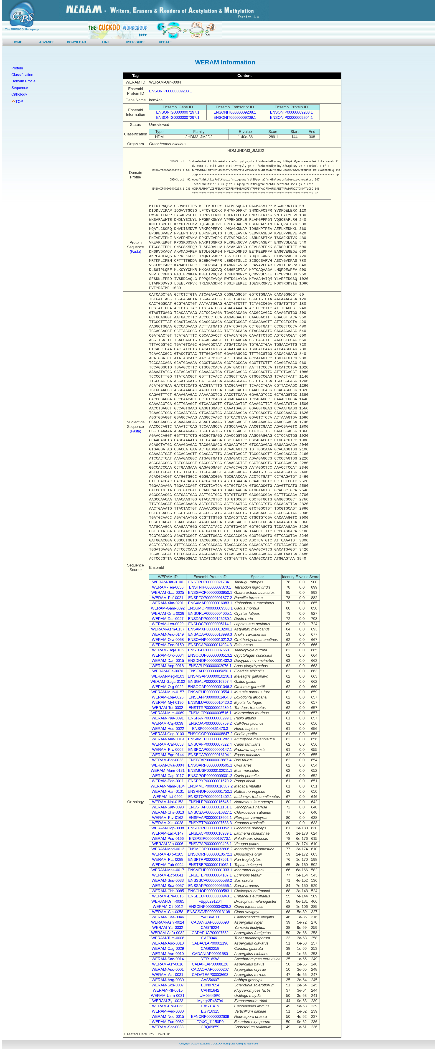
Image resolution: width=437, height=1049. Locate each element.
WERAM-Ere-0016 (167, 896)
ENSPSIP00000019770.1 (210, 838)
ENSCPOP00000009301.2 (210, 776)
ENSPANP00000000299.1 (210, 718)
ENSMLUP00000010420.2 (210, 702)
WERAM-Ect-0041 (167, 875)
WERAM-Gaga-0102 (167, 681)
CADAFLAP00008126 (210, 964)
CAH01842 (210, 990)
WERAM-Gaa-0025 (167, 592)
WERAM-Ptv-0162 (167, 817)
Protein (17, 68)
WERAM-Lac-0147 (167, 833)
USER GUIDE (135, 42)
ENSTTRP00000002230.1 (210, 708)
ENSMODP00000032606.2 (210, 849)
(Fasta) (135, 252)
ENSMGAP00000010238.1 (210, 676)
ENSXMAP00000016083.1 (210, 603)
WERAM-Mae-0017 (167, 870)
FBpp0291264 (210, 901)
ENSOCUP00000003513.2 (210, 655)
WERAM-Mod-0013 (167, 849)
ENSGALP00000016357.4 (210, 681)
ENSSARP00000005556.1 (210, 886)
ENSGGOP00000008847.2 (210, 734)
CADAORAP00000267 (210, 969)
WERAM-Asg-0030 (168, 980)
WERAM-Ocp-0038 (167, 828)
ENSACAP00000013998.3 (210, 634)
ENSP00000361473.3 (210, 728)
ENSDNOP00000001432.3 (210, 660)
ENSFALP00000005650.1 (210, 671)
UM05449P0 (210, 995)
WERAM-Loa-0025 (167, 697)
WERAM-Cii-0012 (168, 906)
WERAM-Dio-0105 (167, 854)
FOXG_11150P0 (210, 1022)
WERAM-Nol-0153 (167, 802)
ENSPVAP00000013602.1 (210, 817)
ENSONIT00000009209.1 (234, 117)
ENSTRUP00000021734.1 (210, 582)
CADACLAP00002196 (210, 943)
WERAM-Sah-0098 (168, 807)
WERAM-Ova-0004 (167, 765)
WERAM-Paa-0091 (168, 718)
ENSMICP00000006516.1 (209, 713)
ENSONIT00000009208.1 (234, 112)
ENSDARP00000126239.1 (210, 619)
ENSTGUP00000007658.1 (210, 650)
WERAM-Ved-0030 (168, 1011)
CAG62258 (210, 948)
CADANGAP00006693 (210, 922)
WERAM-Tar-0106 (167, 582)
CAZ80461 (210, 938)
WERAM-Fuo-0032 (168, 1022)
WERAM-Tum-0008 (167, 938)
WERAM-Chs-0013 (168, 812)
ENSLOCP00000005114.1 (210, 624)
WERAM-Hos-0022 (168, 728)
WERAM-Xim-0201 (168, 603)
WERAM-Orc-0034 (168, 655)
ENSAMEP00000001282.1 (210, 739)
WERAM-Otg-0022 (167, 687)
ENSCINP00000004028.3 (210, 906)
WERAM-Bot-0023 (167, 760)
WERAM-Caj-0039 (167, 723)
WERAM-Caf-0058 (167, 744)
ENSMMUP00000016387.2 (210, 786)
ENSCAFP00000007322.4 (210, 744)
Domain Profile (23, 81)
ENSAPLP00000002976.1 (209, 666)
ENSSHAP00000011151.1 (210, 807)
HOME (17, 42)
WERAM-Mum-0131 (168, 770)
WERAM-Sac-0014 (168, 959)
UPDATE (165, 42)
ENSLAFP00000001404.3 (210, 697)
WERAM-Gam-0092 (168, 608)
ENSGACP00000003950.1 (210, 592)
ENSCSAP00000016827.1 (210, 812)
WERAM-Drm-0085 (167, 901)
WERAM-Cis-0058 (167, 912)
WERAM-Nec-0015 (168, 1016)
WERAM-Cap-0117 (168, 776)
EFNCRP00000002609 (210, 1016)
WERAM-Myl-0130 (167, 702)
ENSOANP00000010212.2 (210, 640)
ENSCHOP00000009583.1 (210, 891)
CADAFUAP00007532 (210, 933)
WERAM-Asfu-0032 (167, 933)
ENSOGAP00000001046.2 (210, 687)
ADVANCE (46, 42)
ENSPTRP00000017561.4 (210, 859)
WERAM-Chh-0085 (168, 891)
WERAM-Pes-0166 (168, 838)
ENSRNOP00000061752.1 (210, 791)
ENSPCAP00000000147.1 (210, 749)
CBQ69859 (210, 1027)
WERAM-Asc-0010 (168, 943)
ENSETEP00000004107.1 (210, 875)
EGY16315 (210, 1011)
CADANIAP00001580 (210, 954)
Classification (22, 75)
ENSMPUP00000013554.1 (210, 692)
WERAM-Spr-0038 (167, 1027)
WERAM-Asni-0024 (167, 922)
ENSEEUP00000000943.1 (210, 896)
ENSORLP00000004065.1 (210, 613)
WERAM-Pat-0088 (167, 859)
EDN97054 (210, 985)
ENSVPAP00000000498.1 (210, 844)
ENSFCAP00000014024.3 (210, 645)
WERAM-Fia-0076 (167, 671)
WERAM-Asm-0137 (167, 629)
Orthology (19, 94)
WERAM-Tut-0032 (167, 708)
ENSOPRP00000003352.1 (210, 828)
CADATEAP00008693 (210, 975)
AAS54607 (210, 980)
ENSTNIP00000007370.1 (210, 587)
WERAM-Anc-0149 (168, 634)
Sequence (19, 88)
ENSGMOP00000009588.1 (210, 608)
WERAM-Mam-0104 (168, 786)
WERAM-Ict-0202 (168, 797)
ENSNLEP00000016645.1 (210, 802)
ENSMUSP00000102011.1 (210, 770)
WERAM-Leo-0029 (167, 624)
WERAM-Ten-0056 (167, 587)
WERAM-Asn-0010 (168, 954)
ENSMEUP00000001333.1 (210, 870)
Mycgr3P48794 (210, 1001)
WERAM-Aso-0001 (168, 969)
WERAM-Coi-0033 (167, 1006)
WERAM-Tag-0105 (167, 650)
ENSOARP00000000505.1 (210, 765)
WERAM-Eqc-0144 (168, 755)
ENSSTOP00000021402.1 (210, 797)
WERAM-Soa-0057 (168, 886)
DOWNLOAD (76, 42)
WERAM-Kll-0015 (168, 990)
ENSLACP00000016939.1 (210, 833)
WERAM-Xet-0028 (167, 823)
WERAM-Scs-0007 (168, 985)
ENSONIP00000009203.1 (170, 91)
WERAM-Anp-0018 (168, 666)
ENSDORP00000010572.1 (210, 854)
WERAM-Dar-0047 (167, 619)
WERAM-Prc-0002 (167, 749)
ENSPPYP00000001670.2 (210, 781)
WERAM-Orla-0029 (167, 613)
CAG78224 (210, 927)
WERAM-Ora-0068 (168, 640)
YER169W (210, 959)
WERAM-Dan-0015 (168, 660)
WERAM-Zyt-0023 (167, 1001)
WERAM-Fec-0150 (168, 645)
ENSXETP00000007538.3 (210, 823)
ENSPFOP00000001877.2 (210, 598)
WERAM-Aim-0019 (168, 739)
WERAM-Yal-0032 (167, 927)
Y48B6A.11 (210, 917)
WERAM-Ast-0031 (167, 975)
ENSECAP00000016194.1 (210, 755)
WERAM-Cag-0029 (168, 948)
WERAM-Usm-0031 (167, 995)
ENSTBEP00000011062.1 (209, 865)
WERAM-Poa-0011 (168, 781)
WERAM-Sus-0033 (168, 880)
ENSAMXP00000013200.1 (210, 629)
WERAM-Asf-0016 (167, 964)
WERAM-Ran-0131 (168, 791)
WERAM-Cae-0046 (168, 917)
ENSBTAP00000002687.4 (209, 760)
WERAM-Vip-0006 (167, 844)
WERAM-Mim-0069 (167, 713)
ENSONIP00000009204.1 (291, 117)
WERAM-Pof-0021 (167, 598)
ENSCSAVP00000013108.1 (210, 912)
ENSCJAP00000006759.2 (210, 723)
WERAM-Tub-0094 (167, 865)
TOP (19, 102)
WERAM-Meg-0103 (167, 676)
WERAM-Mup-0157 (167, 692)
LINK (106, 42)
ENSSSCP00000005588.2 (210, 880)
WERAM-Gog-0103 (167, 734)
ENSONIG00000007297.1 (177, 112)
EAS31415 (210, 1006)
